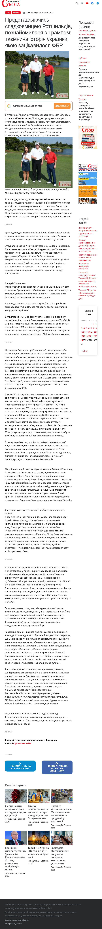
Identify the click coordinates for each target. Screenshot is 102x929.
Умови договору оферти (17, 920)
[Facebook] (92, 3)
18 (84, 336)
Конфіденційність (13, 923)
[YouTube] (87, 3)
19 (86, 336)
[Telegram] (97, 3)
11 (84, 332)
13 (89, 332)
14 (91, 332)
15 (93, 332)
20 (89, 336)
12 (86, 332)
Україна (90, 34)
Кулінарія (83, 30)
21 (91, 336)
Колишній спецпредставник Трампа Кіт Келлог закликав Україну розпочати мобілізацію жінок (15, 858)
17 (81, 336)
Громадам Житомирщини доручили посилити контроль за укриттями (60, 855)
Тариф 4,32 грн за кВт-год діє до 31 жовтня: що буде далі (38, 852)
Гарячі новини (85, 95)
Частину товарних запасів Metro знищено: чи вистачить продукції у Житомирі (61, 813)
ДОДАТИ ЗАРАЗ (62, 106)
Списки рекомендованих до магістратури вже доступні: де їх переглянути (38, 812)
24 (81, 340)
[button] (77, 3)
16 (96, 332)
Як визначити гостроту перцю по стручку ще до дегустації (15, 810)
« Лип (84, 350)
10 (81, 332)
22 (93, 336)
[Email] (81, 3)
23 (96, 336)
